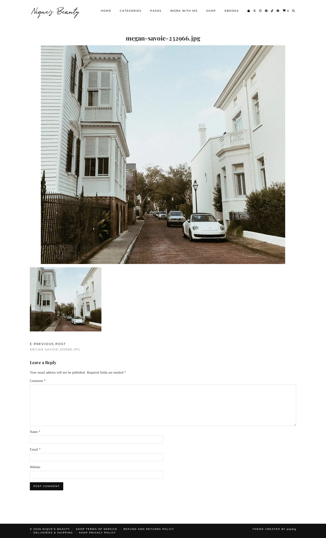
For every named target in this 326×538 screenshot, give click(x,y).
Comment (38, 381)
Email (35, 449)
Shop (211, 10)
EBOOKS (232, 10)
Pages (156, 10)
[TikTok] (272, 10)
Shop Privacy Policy (97, 532)
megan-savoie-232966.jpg (55, 346)
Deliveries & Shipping (53, 532)
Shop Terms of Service (96, 529)
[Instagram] (260, 10)
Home (106, 10)
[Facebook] (278, 10)
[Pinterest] (266, 10)
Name (35, 432)
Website (35, 467)
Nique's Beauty (56, 10)
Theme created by (274, 529)
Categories (131, 10)
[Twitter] (254, 10)
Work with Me (184, 10)
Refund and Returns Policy (148, 529)
